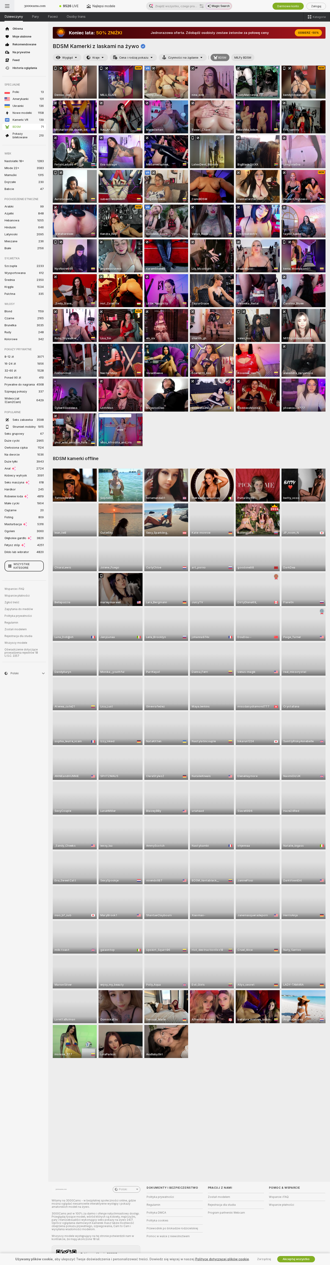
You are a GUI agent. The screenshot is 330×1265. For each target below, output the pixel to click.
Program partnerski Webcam (226, 1212)
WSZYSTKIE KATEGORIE (21, 566)
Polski (123, 1189)
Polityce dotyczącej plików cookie (222, 1259)
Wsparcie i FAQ (14, 589)
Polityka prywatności (18, 615)
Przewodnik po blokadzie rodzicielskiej (172, 1228)
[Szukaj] (201, 6)
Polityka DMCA (156, 1212)
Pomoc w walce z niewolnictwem (168, 1236)
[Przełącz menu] (7, 6)
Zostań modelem (15, 629)
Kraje (95, 57)
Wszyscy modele (15, 642)
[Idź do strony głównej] (34, 6)
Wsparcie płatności (17, 595)
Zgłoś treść (11, 602)
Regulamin (11, 622)
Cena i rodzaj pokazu (133, 57)
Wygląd (67, 57)
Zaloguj (316, 6)
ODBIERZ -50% (308, 32)
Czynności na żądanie (183, 57)
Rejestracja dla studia (18, 636)
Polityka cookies (157, 1220)
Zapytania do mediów (18, 609)
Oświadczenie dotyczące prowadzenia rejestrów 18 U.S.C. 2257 (21, 652)
